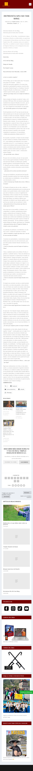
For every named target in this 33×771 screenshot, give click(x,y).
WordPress (28, 767)
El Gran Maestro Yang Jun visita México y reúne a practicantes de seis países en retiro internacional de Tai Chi (8, 431)
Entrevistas (10, 23)
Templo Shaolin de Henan (10, 547)
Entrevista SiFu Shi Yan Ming (11, 591)
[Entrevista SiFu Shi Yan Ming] (16, 581)
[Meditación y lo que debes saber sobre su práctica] (16, 513)
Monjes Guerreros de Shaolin (11, 569)
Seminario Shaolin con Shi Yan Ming (8, 408)
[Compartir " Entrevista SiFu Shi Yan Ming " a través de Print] (18, 481)
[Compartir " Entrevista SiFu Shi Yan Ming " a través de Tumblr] (14, 478)
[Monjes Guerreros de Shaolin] (16, 559)
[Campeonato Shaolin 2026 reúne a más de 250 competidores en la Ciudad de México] (21, 404)
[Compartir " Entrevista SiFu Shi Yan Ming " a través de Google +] (11, 478)
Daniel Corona (15, 21)
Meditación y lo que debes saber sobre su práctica (15, 523)
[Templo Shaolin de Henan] (16, 537)
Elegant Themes (12, 767)
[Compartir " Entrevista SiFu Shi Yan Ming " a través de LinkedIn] (21, 478)
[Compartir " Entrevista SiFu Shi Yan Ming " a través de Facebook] (5, 478)
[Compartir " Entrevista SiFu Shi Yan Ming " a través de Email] (14, 481)
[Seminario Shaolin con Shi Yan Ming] (8, 404)
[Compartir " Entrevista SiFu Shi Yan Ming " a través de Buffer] (24, 478)
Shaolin (15, 23)
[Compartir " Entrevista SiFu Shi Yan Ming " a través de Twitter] (8, 478)
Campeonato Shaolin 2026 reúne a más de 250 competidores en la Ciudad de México (21, 411)
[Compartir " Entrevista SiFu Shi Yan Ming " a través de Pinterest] (18, 478)
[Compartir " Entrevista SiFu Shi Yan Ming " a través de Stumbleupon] (27, 478)
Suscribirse (24, 462)
